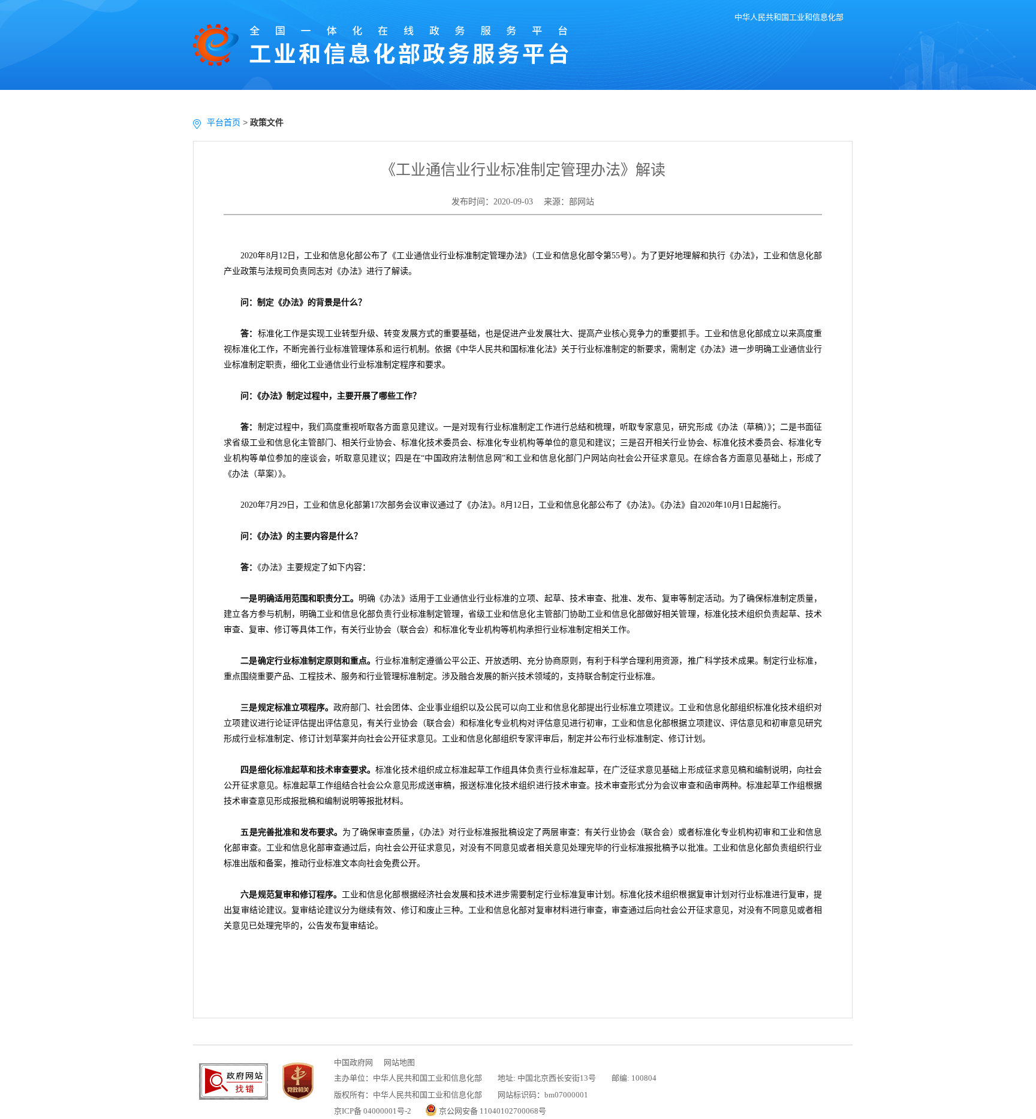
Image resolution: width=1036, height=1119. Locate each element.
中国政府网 (353, 1062)
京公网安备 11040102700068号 (492, 1110)
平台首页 (223, 122)
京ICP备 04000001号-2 (372, 1110)
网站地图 (399, 1062)
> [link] (228, 122)
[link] (267, 122)
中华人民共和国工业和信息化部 (789, 17)
